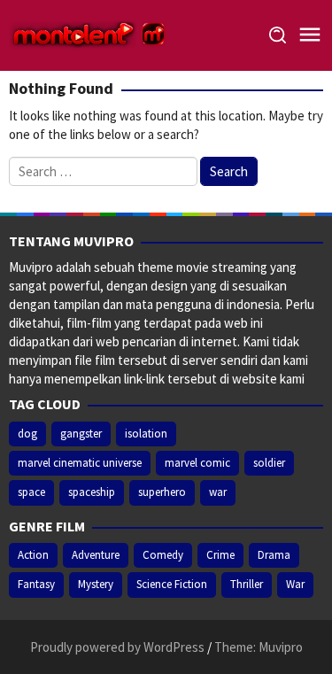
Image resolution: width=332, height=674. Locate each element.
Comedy (163, 554)
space (31, 492)
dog (27, 433)
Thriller (246, 584)
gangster (81, 433)
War (295, 584)
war (218, 492)
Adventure (96, 554)
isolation (146, 433)
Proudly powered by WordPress (117, 647)
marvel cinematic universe (80, 462)
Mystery (95, 584)
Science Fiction (171, 584)
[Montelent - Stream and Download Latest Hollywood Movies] (88, 34)
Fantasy (36, 584)
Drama (274, 554)
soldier (269, 462)
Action (33, 554)
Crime (220, 554)
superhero (162, 492)
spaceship (91, 492)
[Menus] (310, 35)
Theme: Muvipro (258, 647)
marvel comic (197, 462)
